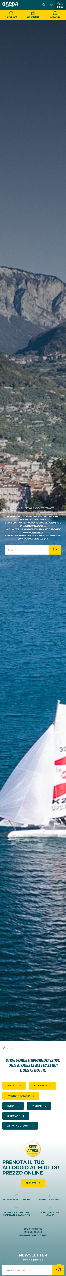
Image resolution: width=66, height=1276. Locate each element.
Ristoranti (14, 1116)
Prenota (31, 1183)
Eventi (11, 1106)
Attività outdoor (18, 1126)
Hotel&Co (11, 17)
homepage (37, 532)
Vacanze (55, 17)
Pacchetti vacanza (19, 1096)
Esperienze (32, 17)
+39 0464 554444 (33, 1232)
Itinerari (37, 1106)
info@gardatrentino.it (33, 1235)
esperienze (40, 1085)
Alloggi (12, 1085)
